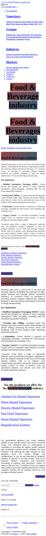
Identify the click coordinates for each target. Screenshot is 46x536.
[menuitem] (12, 70)
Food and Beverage (24, 148)
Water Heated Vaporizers (11, 255)
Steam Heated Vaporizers (11, 262)
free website (31, 534)
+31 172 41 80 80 (7, 495)
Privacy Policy (12, 523)
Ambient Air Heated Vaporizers (13, 253)
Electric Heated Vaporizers (11, 257)
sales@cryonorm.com (9, 505)
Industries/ (11, 148)
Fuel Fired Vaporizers (9, 260)
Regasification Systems (10, 264)
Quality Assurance (29, 523)
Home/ (4, 148)
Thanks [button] (36, 485)
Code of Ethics (12, 527)
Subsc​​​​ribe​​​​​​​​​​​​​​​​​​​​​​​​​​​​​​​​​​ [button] (29, 485)
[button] (12, 2)
